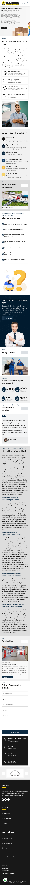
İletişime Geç (11, 28)
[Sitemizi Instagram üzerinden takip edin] (8, 799)
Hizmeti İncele (4, 28)
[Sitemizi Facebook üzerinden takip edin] (3, 799)
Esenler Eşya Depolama (9, 664)
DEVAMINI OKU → (8, 677)
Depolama (5, 207)
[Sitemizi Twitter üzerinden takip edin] (5, 799)
